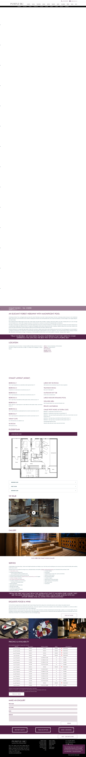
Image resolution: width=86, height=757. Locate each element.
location (25, 6)
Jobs (45, 749)
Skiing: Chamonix (52, 743)
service (51, 6)
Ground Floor (14, 482)
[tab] (43, 434)
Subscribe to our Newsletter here (15, 752)
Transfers (44, 748)
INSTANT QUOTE (20, 730)
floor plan (36, 6)
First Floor (14, 486)
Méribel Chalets (43, 740)
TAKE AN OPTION (43, 730)
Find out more (69, 615)
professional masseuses (49, 569)
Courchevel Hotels (42, 745)
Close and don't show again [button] (73, 754)
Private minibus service (14, 570)
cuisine (56, 6)
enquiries (67, 6)
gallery (46, 6)
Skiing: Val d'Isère (52, 742)
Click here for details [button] (76, 751)
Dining (50, 744)
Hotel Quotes (51, 748)
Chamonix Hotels (43, 744)
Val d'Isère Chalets (42, 743)
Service (50, 745)
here (39, 612)
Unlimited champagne (14, 577)
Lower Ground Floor (16, 434)
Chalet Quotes (51, 747)
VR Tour (41, 6)
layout (30, 6)
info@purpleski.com (74, 1)
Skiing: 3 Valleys (52, 740)
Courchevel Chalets (42, 742)
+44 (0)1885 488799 (65, 1)
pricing (61, 6)
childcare (42, 569)
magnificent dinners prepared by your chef (29, 576)
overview (19, 6)
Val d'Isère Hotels (43, 747)
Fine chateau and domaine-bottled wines (17, 579)
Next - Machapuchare (68, 736)
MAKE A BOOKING (66, 730)
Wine (53, 744)
